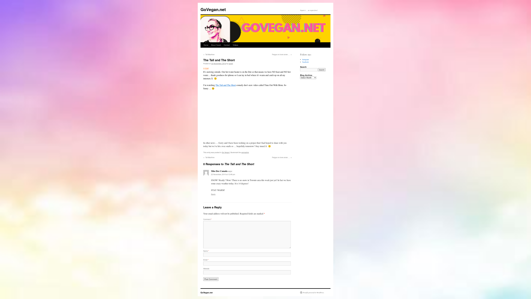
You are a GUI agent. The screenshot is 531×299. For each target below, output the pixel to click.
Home (206, 45)
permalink (245, 152)
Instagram (305, 59)
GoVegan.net (213, 9)
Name (206, 251)
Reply (213, 194)
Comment (207, 219)
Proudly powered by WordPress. (313, 292)
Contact (227, 45)
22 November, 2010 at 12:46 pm (223, 174)
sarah (231, 63)
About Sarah (216, 45)
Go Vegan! (226, 152)
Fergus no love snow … (282, 54)
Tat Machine (208, 54)
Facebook (305, 62)
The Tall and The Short (225, 85)
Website (206, 268)
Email (206, 260)
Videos (235, 45)
